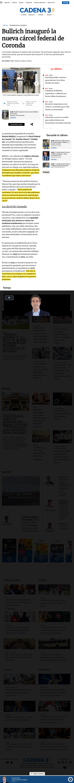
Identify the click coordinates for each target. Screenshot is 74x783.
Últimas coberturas (39, 2)
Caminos (14, 2)
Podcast (46, 172)
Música (5, 25)
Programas (28, 2)
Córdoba (40, 15)
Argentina (31, 15)
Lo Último (23, 15)
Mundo (51, 75)
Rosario (49, 15)
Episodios (13, 117)
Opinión (21, 2)
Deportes (7, 2)
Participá (65, 2)
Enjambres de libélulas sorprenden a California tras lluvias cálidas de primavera (55, 93)
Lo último (57, 69)
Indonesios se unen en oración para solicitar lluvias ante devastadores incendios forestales (58, 120)
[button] (36, 83)
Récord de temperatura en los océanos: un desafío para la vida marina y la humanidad (57, 107)
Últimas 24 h (51, 2)
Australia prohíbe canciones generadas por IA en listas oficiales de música (55, 80)
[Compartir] (31, 124)
